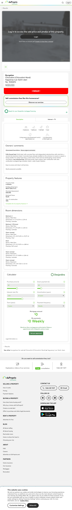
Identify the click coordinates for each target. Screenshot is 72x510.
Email (65, 388)
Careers (5, 451)
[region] (36, 498)
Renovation (6, 472)
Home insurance (8, 463)
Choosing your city (8, 440)
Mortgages (6, 469)
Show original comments (28, 150)
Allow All (32, 505)
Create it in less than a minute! (44, 41)
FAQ (4, 448)
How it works (7, 388)
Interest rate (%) (12, 292)
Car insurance (7, 466)
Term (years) (11, 303)
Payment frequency (43, 303)
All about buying (8, 431)
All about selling (7, 428)
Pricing (5, 391)
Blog (5, 424)
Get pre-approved (36, 333)
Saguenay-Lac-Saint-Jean (56, 350)
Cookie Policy (24, 500)
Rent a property (9, 416)
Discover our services (36, 102)
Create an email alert (9, 408)
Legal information (11, 339)
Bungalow (9, 75)
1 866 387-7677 (50, 388)
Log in (68, 2)
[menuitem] (21, 389)
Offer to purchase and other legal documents (16, 411)
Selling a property (11, 384)
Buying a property (10, 398)
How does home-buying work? (12, 402)
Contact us (45, 383)
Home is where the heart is (11, 437)
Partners (6, 459)
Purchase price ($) (13, 282)
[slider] (17, 288)
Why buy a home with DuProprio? (13, 405)
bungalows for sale (17, 350)
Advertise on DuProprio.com (11, 454)
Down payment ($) (43, 282)
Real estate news (8, 434)
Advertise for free (8, 419)
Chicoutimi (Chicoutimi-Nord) (35, 350)
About (5, 445)
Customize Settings (17, 505)
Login (36, 37)
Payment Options (8, 394)
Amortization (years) (44, 292)
